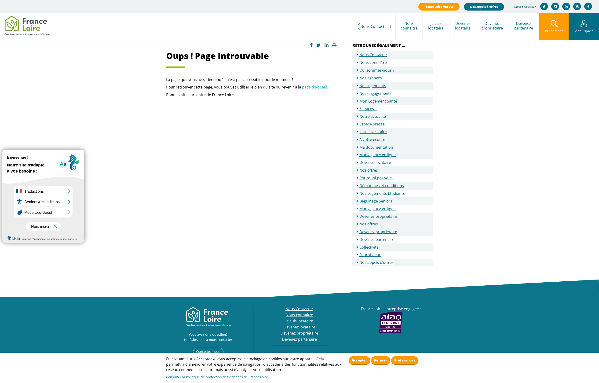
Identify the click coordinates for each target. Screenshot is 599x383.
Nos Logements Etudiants (382, 193)
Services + (368, 108)
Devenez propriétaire (378, 231)
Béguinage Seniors (375, 201)
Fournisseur (370, 254)
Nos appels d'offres (484, 7)
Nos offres (368, 170)
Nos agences (370, 78)
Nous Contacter (374, 26)
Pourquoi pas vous (376, 177)
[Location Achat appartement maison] (27, 24)
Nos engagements (375, 93)
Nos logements (372, 85)
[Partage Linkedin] (326, 45)
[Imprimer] (334, 45)
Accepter (359, 360)
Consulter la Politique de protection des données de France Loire (217, 377)
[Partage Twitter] (318, 45)
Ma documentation (376, 147)
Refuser (380, 360)
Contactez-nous (208, 351)
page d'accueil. (315, 87)
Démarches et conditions (381, 185)
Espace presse (372, 124)
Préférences (404, 360)
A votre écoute (372, 139)
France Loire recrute (438, 7)
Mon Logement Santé (378, 101)
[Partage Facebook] (311, 45)
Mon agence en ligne (377, 154)
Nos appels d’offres (376, 262)
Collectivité (369, 247)
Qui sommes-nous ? (376, 70)
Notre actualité (372, 116)
